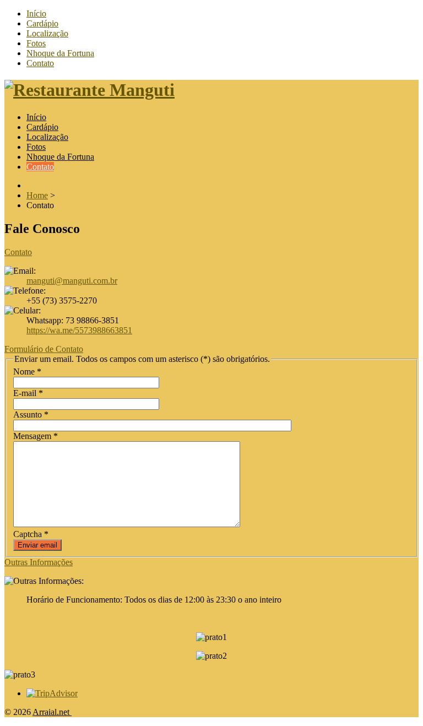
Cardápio (42, 23)
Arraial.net (52, 712)
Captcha (30, 534)
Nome (27, 371)
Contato (40, 63)
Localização (47, 33)
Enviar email (37, 545)
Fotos (36, 43)
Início (36, 13)
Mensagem (35, 436)
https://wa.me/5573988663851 (79, 330)
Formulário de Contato (43, 349)
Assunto (30, 414)
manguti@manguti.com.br (71, 280)
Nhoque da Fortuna (60, 53)
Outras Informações (38, 562)
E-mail (28, 393)
